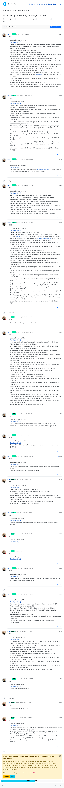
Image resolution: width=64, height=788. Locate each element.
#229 (60, 317)
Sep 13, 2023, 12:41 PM (27, 512)
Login (12, 776)
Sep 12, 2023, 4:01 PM (27, 456)
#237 (60, 551)
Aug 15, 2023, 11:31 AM (27, 185)
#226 (60, 159)
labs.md (17, 236)
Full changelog (14, 42)
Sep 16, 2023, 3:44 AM (26, 534)
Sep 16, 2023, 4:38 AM (26, 551)
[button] (2, 785)
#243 (60, 717)
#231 (61, 413)
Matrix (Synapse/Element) (23, 19)
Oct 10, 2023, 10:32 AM (26, 717)
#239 (60, 594)
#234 (60, 479)
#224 (60, 34)
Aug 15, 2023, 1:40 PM (27, 222)
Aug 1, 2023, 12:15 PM (26, 95)
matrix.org (38, 74)
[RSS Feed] (3, 21)
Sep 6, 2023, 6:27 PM (26, 435)
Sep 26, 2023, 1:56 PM (27, 594)
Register (6, 776)
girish (9, 317)
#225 (60, 95)
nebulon (10, 34)
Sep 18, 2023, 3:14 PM (27, 568)
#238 (60, 568)
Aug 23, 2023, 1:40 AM (26, 317)
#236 (60, 534)
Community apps (41, 4)
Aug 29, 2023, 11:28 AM (27, 332)
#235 (60, 512)
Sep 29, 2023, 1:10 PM (27, 678)
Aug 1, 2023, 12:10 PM (26, 34)
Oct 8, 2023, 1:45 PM (25, 702)
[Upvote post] (58, 90)
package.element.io (43, 169)
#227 (60, 185)
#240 (60, 631)
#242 (60, 702)
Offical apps (31, 4)
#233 (60, 456)
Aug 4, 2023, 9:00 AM (27, 159)
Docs (54, 4)
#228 (60, 222)
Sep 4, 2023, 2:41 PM (26, 413)
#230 (60, 332)
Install (59, 4)
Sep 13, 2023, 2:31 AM (25, 479)
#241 (61, 678)
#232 (60, 435)
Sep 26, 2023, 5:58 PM (26, 631)
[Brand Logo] (5, 4)
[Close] (60, 756)
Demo (50, 4)
